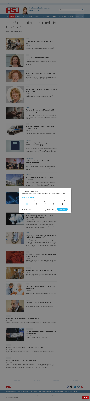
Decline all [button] (50, 209)
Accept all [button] (62, 209)
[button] (45, 197)
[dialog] (45, 200)
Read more (45, 195)
